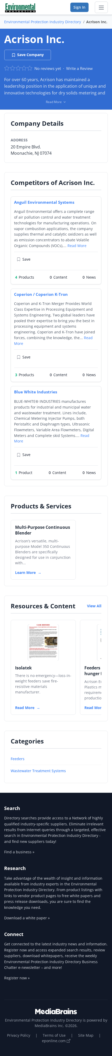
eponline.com (54, 1040)
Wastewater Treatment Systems (38, 770)
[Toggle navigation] (101, 7)
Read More (76, 245)
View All (94, 605)
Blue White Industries (35, 391)
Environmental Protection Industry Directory (42, 21)
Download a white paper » (27, 917)
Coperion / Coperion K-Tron (41, 294)
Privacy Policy (18, 1035)
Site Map (86, 1035)
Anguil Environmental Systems (44, 202)
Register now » (17, 977)
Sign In (79, 7)
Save (26, 259)
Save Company (30, 54)
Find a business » (19, 851)
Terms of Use (54, 1035)
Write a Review (79, 68)
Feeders (17, 758)
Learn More (25, 572)
